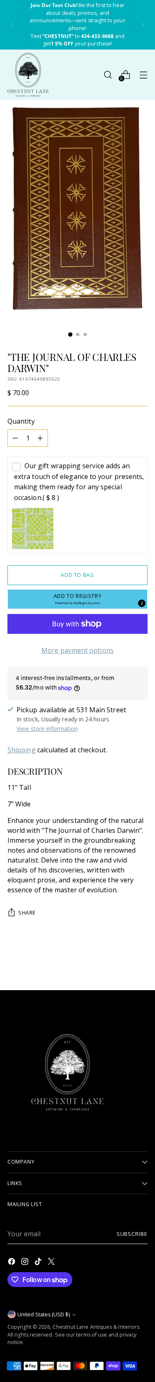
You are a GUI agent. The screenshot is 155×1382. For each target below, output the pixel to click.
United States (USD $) (43, 1314)
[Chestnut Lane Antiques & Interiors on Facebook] (12, 1262)
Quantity (21, 421)
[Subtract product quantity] (15, 438)
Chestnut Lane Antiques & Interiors (95, 1326)
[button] (77, 599)
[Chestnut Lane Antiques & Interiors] (28, 75)
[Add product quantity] (40, 438)
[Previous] (12, 25)
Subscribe (132, 1233)
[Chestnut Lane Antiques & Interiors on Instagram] (26, 1262)
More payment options (77, 650)
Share (27, 912)
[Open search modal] (107, 74)
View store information (47, 728)
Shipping (21, 749)
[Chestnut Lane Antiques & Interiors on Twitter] (52, 1262)
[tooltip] (141, 603)
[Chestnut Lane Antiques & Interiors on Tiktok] (39, 1262)
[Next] (143, 25)
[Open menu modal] (143, 74)
